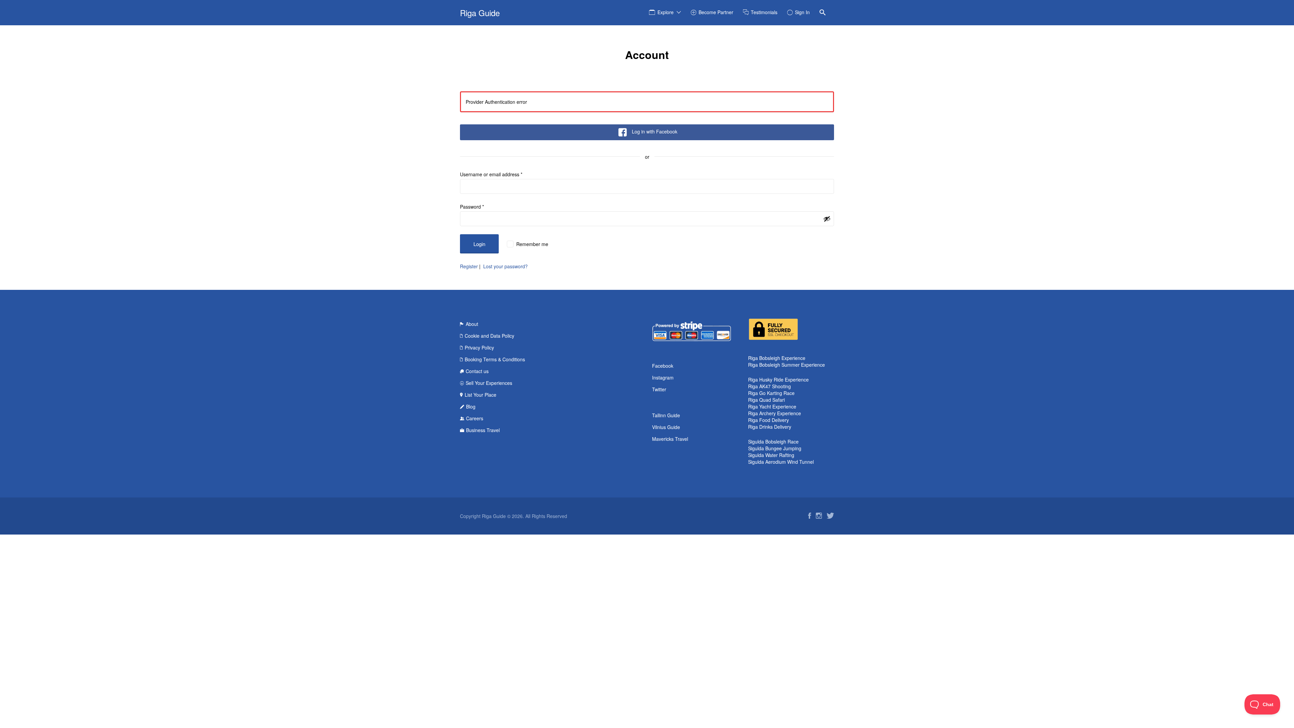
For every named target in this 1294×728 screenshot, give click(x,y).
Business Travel (483, 430)
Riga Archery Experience (774, 413)
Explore (665, 12)
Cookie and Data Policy (489, 335)
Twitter (659, 389)
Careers (474, 418)
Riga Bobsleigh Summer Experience (786, 364)
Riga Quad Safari (766, 399)
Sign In (802, 12)
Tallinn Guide (666, 415)
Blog (470, 406)
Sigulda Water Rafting (771, 455)
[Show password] (827, 218)
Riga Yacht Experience (772, 406)
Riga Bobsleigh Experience (776, 358)
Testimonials (764, 12)
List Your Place (480, 394)
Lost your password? (505, 266)
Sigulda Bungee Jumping (774, 448)
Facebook (662, 365)
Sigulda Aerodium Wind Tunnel (781, 461)
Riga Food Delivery (768, 420)
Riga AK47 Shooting (769, 386)
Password (472, 206)
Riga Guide (480, 13)
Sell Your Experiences (489, 383)
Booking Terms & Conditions (495, 359)
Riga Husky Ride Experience (778, 379)
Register (469, 266)
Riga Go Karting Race (771, 393)
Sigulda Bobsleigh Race (773, 441)
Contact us (477, 371)
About (472, 324)
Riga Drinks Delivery (769, 426)
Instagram (663, 377)
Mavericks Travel (670, 438)
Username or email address (491, 174)
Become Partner (716, 12)
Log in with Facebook (654, 131)
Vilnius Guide (666, 427)
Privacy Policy (479, 347)
